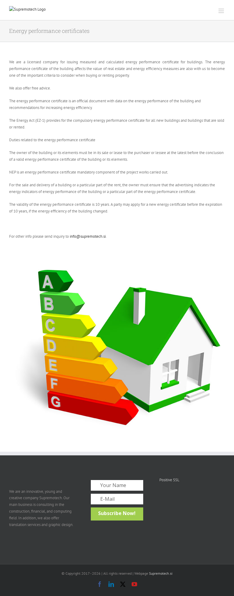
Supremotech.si (160, 573)
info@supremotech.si (88, 236)
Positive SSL (169, 479)
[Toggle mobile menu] (221, 11)
